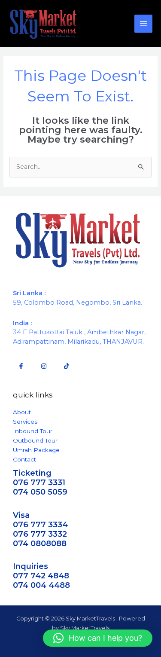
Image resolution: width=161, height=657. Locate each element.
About (22, 412)
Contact (24, 459)
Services (25, 421)
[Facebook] (21, 366)
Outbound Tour (35, 440)
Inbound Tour (32, 431)
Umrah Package (36, 449)
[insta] (44, 366)
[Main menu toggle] (143, 24)
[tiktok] (66, 366)
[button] (97, 638)
